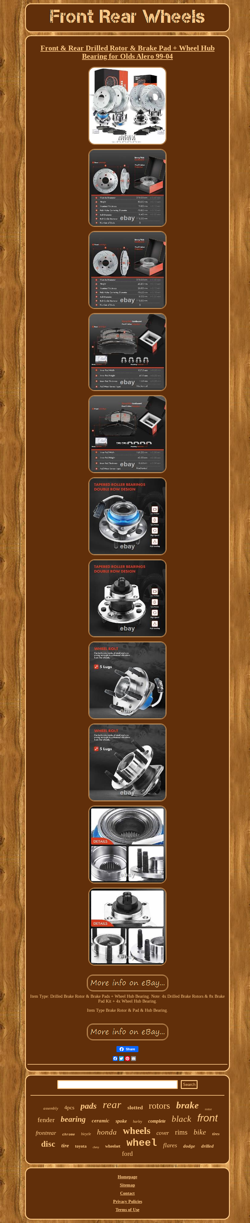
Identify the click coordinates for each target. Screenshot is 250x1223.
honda (107, 1132)
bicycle (86, 1134)
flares (170, 1145)
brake (187, 1105)
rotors (159, 1105)
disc (48, 1144)
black (181, 1119)
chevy (96, 1147)
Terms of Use (127, 1209)
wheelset (112, 1146)
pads (88, 1106)
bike (200, 1132)
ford (127, 1153)
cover (162, 1133)
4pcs (69, 1107)
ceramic (100, 1121)
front (207, 1118)
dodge (189, 1146)
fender (46, 1120)
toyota (81, 1146)
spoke (121, 1121)
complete (157, 1121)
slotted (135, 1108)
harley (137, 1121)
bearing (73, 1119)
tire (65, 1145)
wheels (136, 1130)
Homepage (127, 1177)
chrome (68, 1134)
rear (112, 1105)
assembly (50, 1108)
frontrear (46, 1133)
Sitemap (127, 1185)
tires (216, 1133)
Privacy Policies (127, 1201)
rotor (208, 1109)
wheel (142, 1143)
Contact (127, 1193)
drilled (207, 1146)
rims (181, 1132)
